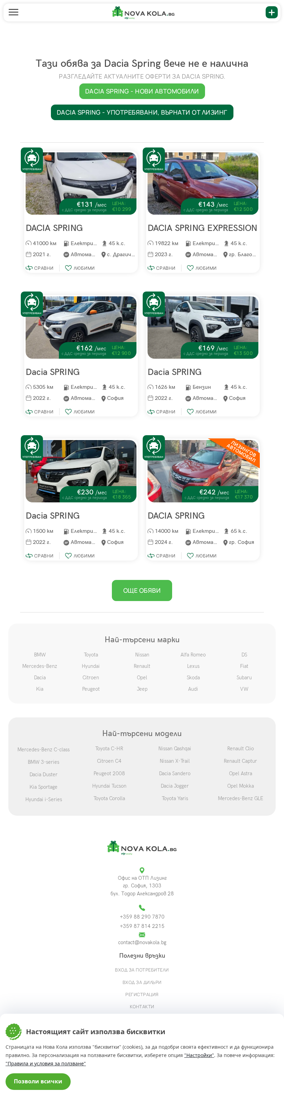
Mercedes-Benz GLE (240, 798)
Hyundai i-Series (43, 799)
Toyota (91, 655)
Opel (142, 677)
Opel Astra (240, 773)
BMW (40, 655)
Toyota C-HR (109, 748)
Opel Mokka (240, 786)
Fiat (244, 666)
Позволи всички (38, 1081)
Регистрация (142, 994)
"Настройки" (199, 1055)
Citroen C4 (109, 761)
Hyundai (91, 666)
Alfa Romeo (193, 655)
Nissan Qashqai (174, 748)
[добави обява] (272, 12)
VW (244, 689)
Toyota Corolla (109, 798)
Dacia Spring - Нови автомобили (142, 91)
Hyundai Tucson (109, 786)
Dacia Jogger (175, 786)
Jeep (142, 689)
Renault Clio (240, 748)
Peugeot (91, 689)
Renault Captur (240, 761)
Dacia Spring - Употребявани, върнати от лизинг (142, 112)
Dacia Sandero (174, 773)
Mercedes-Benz (39, 666)
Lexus (193, 666)
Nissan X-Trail (175, 761)
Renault (142, 666)
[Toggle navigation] (13, 12)
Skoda (193, 677)
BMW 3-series (43, 762)
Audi (193, 689)
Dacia (40, 677)
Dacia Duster (43, 774)
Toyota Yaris (175, 798)
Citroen (90, 677)
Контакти (142, 1006)
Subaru (244, 677)
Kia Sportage (43, 787)
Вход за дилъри (142, 982)
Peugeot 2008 (109, 773)
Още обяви (142, 590)
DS (244, 655)
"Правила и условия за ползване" (46, 1063)
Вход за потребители (142, 970)
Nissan (142, 655)
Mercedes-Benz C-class (43, 749)
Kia (39, 689)
